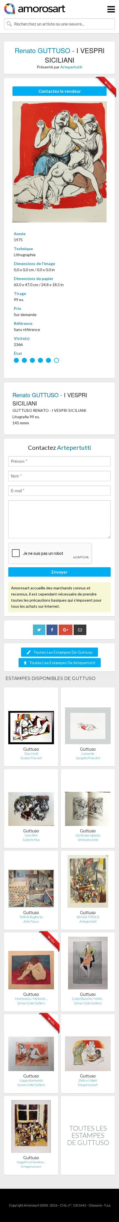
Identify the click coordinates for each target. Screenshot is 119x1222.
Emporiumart (88, 1085)
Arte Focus (31, 921)
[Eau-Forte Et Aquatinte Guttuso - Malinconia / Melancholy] (31, 964)
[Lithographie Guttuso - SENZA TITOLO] (88, 882)
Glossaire (95, 1205)
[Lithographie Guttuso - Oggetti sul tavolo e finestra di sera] (31, 1128)
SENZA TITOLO (88, 917)
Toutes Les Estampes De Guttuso (62, 652)
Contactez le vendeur (59, 91)
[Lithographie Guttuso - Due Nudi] (31, 719)
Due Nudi (31, 753)
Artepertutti (71, 67)
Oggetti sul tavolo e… (31, 1162)
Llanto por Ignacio (88, 835)
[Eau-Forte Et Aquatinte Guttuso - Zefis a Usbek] (88, 1046)
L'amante (87, 753)
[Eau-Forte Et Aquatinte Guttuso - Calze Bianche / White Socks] (88, 964)
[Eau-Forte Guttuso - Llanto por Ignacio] (88, 801)
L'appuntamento (31, 1080)
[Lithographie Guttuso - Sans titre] (31, 801)
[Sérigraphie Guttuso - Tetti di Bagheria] (31, 882)
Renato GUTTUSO (42, 50)
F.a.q (107, 1205)
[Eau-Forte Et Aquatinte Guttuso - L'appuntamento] (31, 1046)
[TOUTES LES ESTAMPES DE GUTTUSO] (88, 1169)
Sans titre (31, 835)
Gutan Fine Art (31, 758)
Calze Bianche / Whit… (88, 999)
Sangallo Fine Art (88, 758)
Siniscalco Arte (88, 840)
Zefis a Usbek (88, 1080)
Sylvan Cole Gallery (31, 1003)
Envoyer (59, 571)
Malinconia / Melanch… (31, 999)
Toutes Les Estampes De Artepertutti (62, 662)
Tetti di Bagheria (31, 917)
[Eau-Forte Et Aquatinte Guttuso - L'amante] (88, 719)
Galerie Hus (31, 840)
